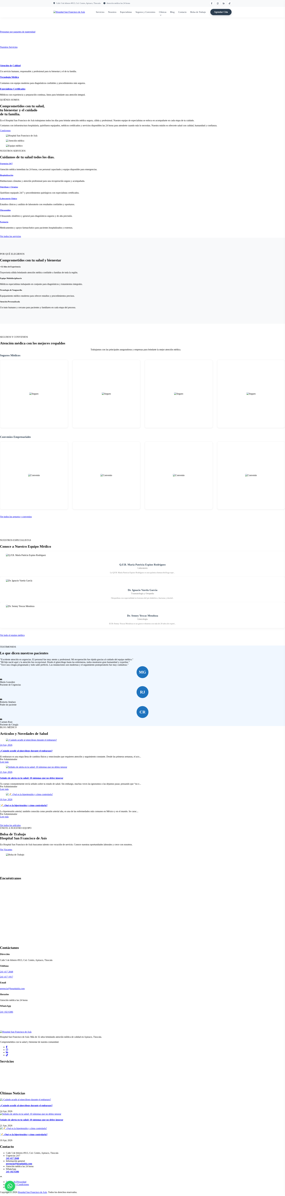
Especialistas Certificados (12, 89)
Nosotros (112, 12)
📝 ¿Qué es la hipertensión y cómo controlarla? (24, 805)
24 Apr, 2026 (6, 745)
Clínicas (162, 12)
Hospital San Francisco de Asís (32, 1192)
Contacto (182, 12)
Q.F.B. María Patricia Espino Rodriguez (142, 564)
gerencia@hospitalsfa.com (12, 988)
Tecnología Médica (9, 77)
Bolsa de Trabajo (198, 12)
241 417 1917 (6, 977)
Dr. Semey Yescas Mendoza (142, 615)
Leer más (4, 762)
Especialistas (126, 12)
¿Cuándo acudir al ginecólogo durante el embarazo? (26, 751)
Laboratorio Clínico (8, 198)
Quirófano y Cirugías (9, 187)
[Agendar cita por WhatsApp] (9, 1186)
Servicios (100, 12)
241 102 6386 (6, 1012)
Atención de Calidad (10, 65)
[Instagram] (7, 1049)
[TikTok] (7, 1055)
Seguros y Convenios (145, 12)
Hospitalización (6, 175)
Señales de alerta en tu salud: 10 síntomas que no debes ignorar (31, 778)
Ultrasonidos (5, 210)
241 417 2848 (6, 971)
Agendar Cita (221, 12)
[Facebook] (6, 1047)
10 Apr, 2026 (6, 799)
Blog (172, 12)
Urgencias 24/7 (6, 163)
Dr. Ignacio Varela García (142, 590)
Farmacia (4, 222)
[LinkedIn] (7, 1052)
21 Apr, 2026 (6, 772)
